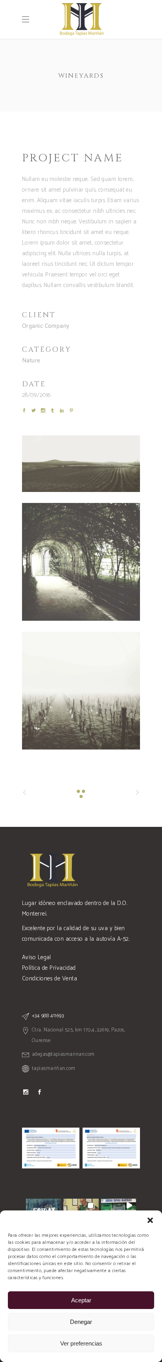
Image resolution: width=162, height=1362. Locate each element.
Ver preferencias (81, 1343)
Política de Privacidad (49, 968)
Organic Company (46, 326)
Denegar (81, 1321)
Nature (31, 361)
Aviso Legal (36, 957)
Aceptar (81, 1300)
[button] (150, 1220)
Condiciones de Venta (49, 979)
